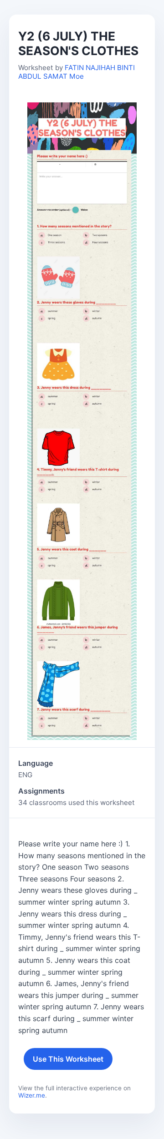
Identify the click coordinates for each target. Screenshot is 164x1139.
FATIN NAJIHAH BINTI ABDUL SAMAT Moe (76, 72)
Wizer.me (31, 1095)
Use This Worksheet (68, 1058)
